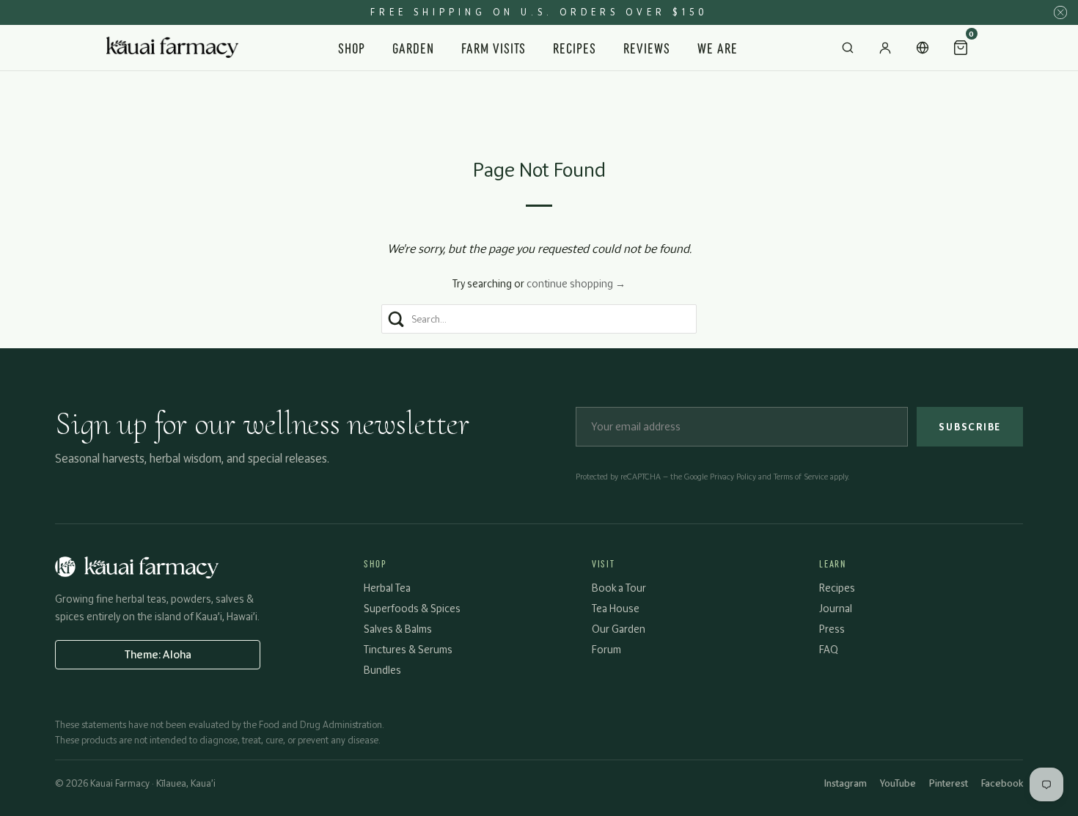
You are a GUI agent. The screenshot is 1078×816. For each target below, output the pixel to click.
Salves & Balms (398, 628)
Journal (835, 608)
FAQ (828, 649)
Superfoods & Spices (412, 608)
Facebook (1002, 783)
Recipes (574, 47)
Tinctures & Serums (408, 649)
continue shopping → (576, 283)
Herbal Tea (387, 587)
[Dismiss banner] (1060, 12)
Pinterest (948, 783)
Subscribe (970, 427)
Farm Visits (494, 47)
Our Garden (618, 628)
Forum (606, 649)
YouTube (898, 783)
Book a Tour (619, 587)
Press (832, 628)
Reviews (646, 47)
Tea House (615, 608)
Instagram (845, 783)
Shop (351, 47)
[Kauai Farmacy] (172, 47)
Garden (413, 47)
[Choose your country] (922, 47)
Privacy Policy (733, 476)
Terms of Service (801, 476)
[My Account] (885, 47)
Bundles (382, 670)
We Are (717, 47)
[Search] (847, 47)
